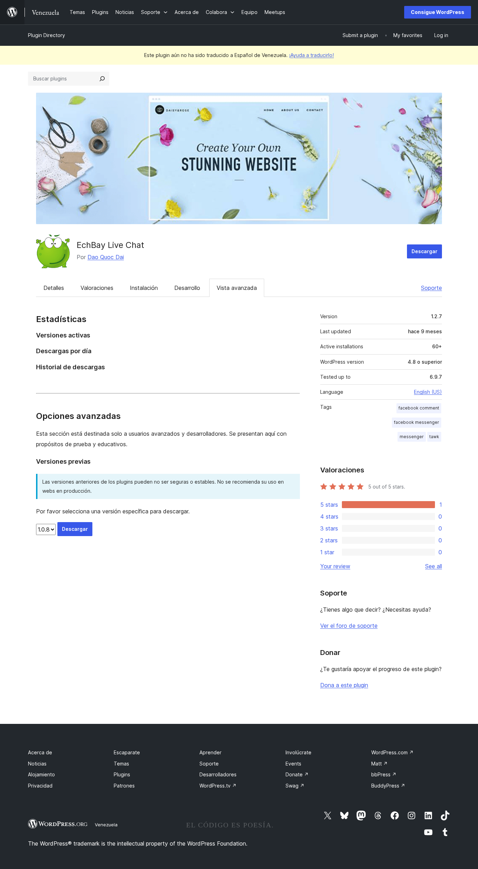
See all (433, 566)
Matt (379, 764)
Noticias (37, 764)
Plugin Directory (46, 35)
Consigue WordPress (437, 12)
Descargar (424, 251)
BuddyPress (388, 786)
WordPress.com (392, 752)
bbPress (383, 774)
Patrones (124, 786)
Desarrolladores (218, 774)
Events (293, 764)
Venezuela (106, 824)
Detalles (53, 287)
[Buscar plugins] (102, 79)
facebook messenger (416, 422)
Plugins (122, 774)
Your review (335, 566)
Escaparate (127, 752)
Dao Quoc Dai (105, 257)
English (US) (428, 392)
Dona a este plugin (344, 685)
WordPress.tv (218, 786)
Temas (121, 764)
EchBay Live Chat (110, 245)
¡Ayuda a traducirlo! (311, 55)
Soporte (431, 287)
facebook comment (419, 408)
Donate (297, 774)
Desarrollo (187, 287)
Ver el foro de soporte (349, 625)
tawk (434, 436)
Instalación (144, 287)
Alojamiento (41, 774)
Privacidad (40, 786)
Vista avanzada (237, 287)
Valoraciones (96, 287)
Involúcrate (298, 752)
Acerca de (40, 752)
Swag (295, 786)
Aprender (210, 752)
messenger (412, 436)
